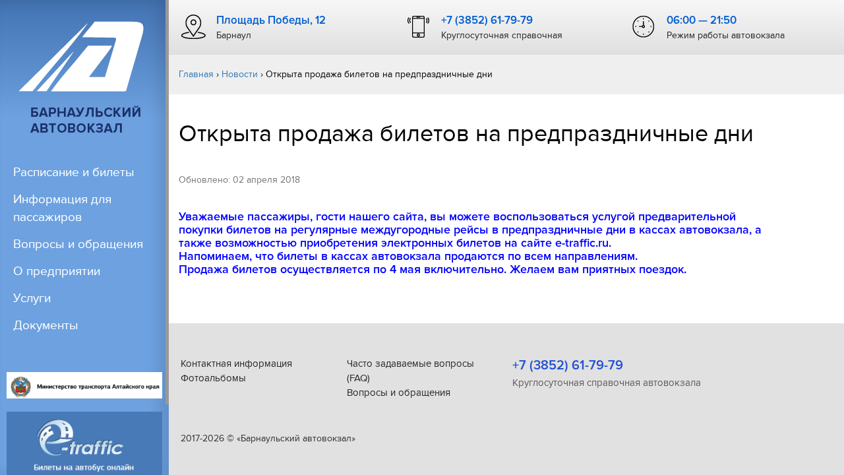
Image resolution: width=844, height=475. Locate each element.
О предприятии (56, 271)
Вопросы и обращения (78, 244)
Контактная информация (236, 363)
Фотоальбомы (213, 378)
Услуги (32, 298)
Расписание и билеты (74, 172)
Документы (45, 325)
